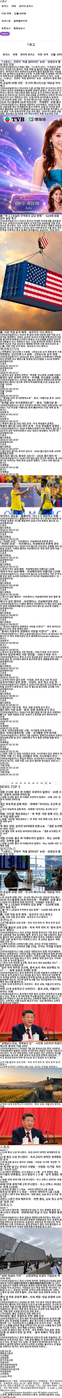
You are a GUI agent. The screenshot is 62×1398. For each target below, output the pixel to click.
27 (37, 783)
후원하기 (4, 33)
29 (46, 783)
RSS (9, 1376)
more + (4, 1150)
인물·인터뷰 (20, 13)
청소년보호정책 (7, 1367)
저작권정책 (5, 1371)
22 (16, 783)
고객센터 (4, 1373)
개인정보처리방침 (8, 1364)
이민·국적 (6, 13)
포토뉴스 (6, 28)
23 (21, 783)
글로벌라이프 (20, 20)
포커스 (4, 6)
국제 (13, 6)
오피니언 (6, 20)
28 (42, 783)
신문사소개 (5, 1351)
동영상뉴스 (19, 28)
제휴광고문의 (6, 1353)
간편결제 (4, 1357)
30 (50, 783)
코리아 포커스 (26, 6)
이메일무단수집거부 (9, 1369)
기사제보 (4, 1355)
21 (12, 783)
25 (29, 783)
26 (33, 783)
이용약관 (4, 1362)
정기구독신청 (6, 1360)
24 (25, 783)
